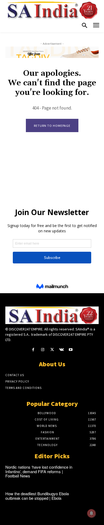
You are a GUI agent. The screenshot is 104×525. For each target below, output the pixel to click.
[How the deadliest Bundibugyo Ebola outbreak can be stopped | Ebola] (89, 499)
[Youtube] (70, 349)
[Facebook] (33, 349)
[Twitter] (52, 349)
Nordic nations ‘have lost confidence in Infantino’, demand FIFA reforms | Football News (38, 471)
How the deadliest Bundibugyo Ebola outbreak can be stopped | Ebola (37, 496)
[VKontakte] (61, 349)
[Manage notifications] (91, 513)
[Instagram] (42, 349)
